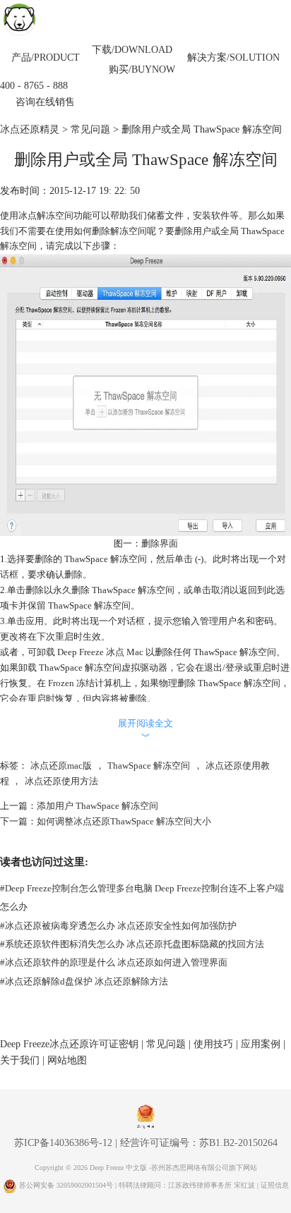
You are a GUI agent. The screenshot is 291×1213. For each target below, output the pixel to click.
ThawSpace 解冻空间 (148, 765)
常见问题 (90, 129)
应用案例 (260, 1044)
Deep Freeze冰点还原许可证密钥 (69, 1044)
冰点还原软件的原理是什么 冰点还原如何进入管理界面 (113, 962)
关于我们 (20, 1060)
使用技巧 (213, 1044)
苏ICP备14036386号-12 (63, 1143)
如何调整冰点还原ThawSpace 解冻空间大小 (124, 821)
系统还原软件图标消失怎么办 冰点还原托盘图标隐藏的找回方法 (132, 944)
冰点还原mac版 (61, 765)
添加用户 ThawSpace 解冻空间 (97, 805)
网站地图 (67, 1060)
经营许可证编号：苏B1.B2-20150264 (199, 1143)
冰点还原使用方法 (61, 781)
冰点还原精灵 (29, 129)
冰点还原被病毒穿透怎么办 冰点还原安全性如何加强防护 (118, 925)
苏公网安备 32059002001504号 (67, 1185)
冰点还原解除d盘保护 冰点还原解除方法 (84, 981)
